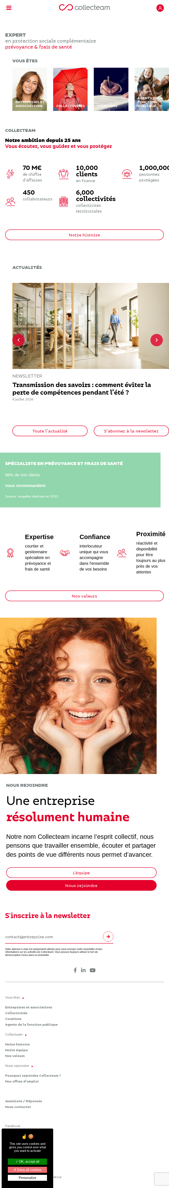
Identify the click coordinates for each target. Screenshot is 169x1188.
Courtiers (13, 1019)
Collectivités (16, 1013)
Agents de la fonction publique (31, 1024)
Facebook (12, 1126)
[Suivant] (156, 340)
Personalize (27, 1178)
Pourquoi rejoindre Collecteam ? (33, 1075)
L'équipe (81, 872)
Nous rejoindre (81, 885)
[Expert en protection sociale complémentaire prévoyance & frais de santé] (84, 8)
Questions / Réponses (23, 1101)
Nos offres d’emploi (22, 1081)
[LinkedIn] (83, 971)
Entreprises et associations (28, 1007)
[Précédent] (18, 340)
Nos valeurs (84, 595)
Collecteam (14, 1034)
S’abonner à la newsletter (131, 430)
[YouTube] (92, 971)
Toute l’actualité (50, 430)
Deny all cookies (28, 1170)
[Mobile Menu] (9, 8)
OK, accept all (28, 1161)
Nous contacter (18, 1107)
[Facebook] (75, 971)
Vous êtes (12, 997)
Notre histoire (84, 234)
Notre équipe (16, 1050)
